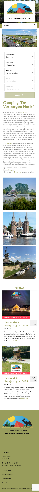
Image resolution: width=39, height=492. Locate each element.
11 (25, 45)
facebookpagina (8, 170)
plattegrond (17, 172)
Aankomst (9, 70)
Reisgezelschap (10, 54)
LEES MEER (13, 340)
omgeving (10, 143)
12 (27, 45)
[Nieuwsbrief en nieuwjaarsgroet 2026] (19, 304)
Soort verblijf (9, 62)
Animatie (5, 483)
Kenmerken (9, 86)
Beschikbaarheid (7, 474)
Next (34, 38)
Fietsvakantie (6, 478)
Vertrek (8, 78)
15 (34, 45)
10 (23, 45)
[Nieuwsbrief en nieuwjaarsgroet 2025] (19, 360)
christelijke (23, 112)
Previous (4, 38)
